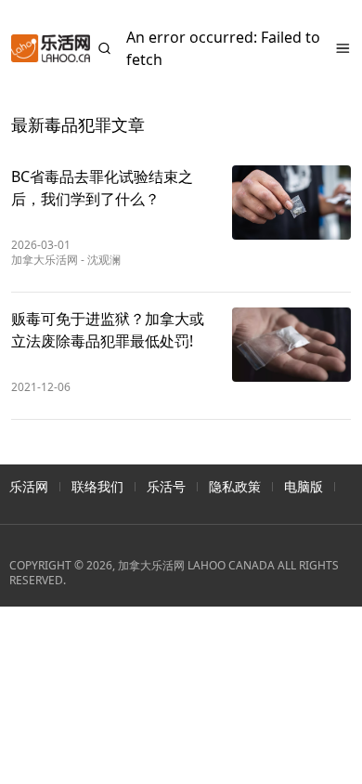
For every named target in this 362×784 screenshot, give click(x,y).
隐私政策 (235, 486)
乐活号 (166, 486)
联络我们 (97, 486)
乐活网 (28, 486)
